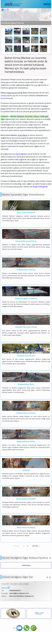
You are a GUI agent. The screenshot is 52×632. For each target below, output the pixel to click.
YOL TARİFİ (14, 584)
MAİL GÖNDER (23, 584)
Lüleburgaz (26, 565)
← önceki (15, 545)
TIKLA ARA (5, 584)
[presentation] (47, 558)
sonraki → (36, 545)
